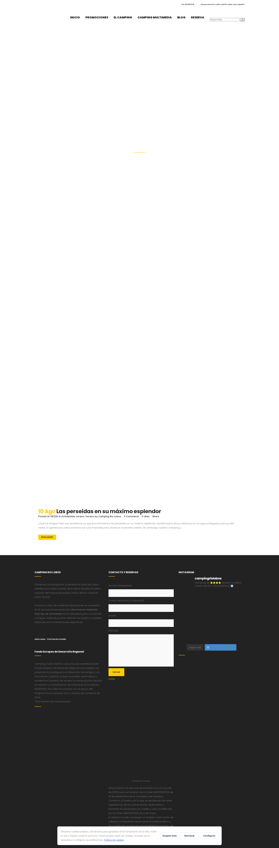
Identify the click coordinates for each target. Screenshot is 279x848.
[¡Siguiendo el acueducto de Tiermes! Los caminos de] (236, 606)
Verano (89, 516)
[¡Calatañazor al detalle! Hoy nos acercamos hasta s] (186, 596)
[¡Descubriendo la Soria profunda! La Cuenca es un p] (186, 637)
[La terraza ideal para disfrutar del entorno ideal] (186, 606)
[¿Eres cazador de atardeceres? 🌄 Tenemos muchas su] (220, 606)
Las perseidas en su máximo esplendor (108, 511)
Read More (47, 537)
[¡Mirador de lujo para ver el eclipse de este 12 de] (220, 617)
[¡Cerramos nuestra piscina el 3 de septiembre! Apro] (236, 596)
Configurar (209, 835)
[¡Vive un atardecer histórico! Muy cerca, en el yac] (236, 627)
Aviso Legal (40, 639)
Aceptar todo (169, 835)
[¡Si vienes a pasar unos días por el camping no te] (220, 637)
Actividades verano (72, 516)
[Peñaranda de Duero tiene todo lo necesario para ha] (220, 596)
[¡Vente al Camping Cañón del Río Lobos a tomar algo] (203, 637)
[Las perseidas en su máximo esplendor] (139, 399)
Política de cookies (114, 839)
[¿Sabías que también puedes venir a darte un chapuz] (186, 627)
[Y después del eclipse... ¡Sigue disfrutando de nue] (186, 617)
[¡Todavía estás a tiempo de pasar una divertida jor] (203, 627)
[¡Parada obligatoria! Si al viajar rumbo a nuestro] (236, 617)
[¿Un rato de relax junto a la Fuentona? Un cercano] (220, 627)
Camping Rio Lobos (109, 516)
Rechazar (189, 835)
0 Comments (131, 516)
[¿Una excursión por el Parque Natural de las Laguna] (236, 637)
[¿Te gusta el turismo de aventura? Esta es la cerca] (203, 596)
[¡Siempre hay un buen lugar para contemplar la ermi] (203, 617)
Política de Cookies (56, 639)
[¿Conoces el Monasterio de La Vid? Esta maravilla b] (203, 606)
